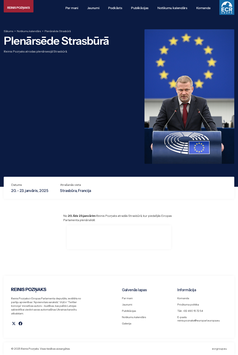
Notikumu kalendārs (134, 317)
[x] (13, 323)
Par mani (127, 298)
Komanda (183, 298)
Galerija (126, 323)
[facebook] (20, 323)
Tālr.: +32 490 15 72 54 (190, 311)
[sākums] (63, 290)
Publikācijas (129, 311)
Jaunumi (127, 304)
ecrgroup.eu (219, 348)
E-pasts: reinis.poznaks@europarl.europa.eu (198, 318)
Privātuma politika (188, 304)
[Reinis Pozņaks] (18, 6)
